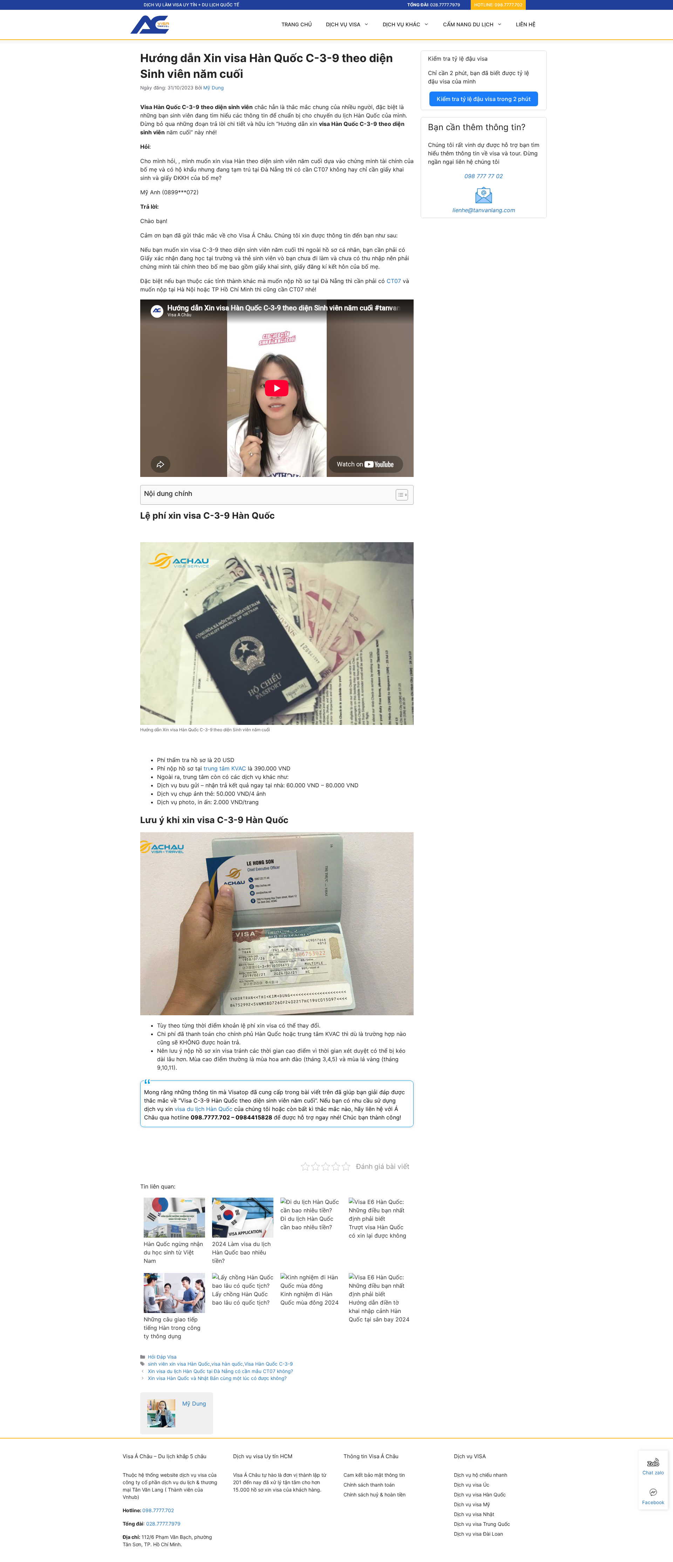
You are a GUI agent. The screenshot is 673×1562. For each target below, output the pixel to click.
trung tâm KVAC (225, 768)
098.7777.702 (508, 4)
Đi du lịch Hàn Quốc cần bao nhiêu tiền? (306, 1223)
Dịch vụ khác (401, 24)
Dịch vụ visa (343, 24)
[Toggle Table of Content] (398, 495)
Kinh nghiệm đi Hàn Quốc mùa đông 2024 (309, 1298)
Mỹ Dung (194, 1403)
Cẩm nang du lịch (468, 24)
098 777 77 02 (483, 176)
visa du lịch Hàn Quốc (203, 1108)
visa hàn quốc (227, 1364)
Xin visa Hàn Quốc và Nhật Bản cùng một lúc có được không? (217, 1378)
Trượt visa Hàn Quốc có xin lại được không (377, 1231)
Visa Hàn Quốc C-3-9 (268, 1364)
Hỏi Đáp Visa (162, 1357)
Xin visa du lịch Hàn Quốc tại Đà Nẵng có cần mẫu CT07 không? (220, 1371)
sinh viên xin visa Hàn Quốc (179, 1364)
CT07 (394, 280)
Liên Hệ (526, 24)
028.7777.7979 (445, 4)
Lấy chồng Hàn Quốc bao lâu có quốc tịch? (241, 1298)
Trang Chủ (296, 24)
